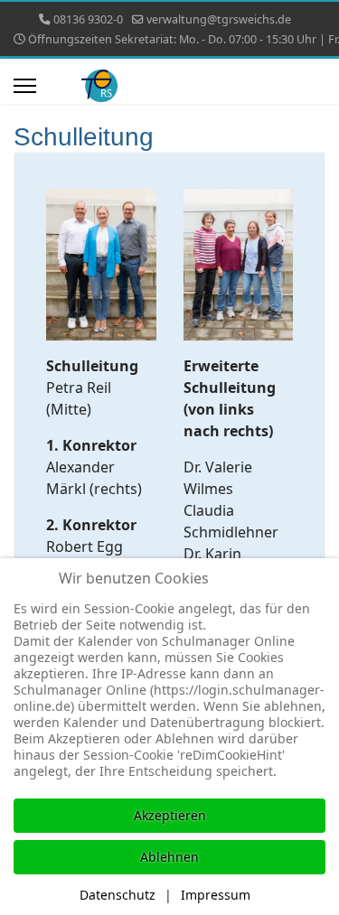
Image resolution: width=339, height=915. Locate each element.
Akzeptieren (170, 815)
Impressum (215, 894)
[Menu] (25, 86)
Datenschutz (117, 894)
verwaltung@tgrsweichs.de (218, 19)
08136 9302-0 (88, 19)
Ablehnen (169, 856)
